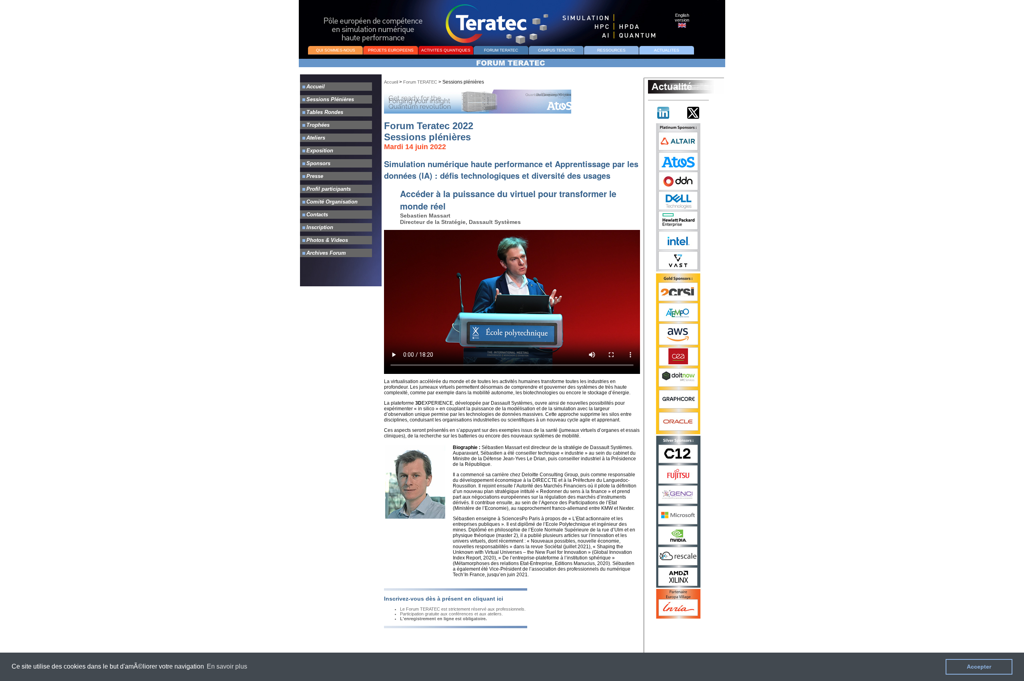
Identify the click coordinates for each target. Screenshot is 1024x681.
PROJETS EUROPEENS (391, 50)
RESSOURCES (611, 50)
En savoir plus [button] (227, 666)
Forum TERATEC (420, 82)
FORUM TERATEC (501, 50)
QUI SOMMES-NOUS (335, 50)
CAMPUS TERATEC (556, 50)
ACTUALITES (666, 50)
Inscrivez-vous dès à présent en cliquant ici (443, 598)
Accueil (391, 82)
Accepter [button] (979, 666)
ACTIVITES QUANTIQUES (445, 50)
